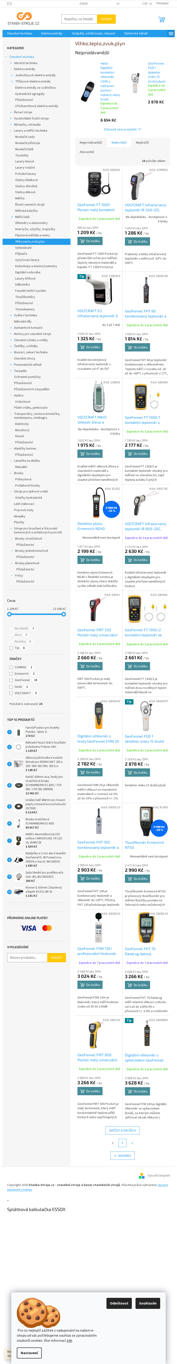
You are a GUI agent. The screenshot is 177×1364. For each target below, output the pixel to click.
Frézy (19, 575)
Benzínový (22, 430)
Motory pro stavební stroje (32, 334)
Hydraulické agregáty (30, 94)
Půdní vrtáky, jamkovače (31, 407)
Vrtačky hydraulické (28, 497)
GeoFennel (26, 680)
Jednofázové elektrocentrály (35, 75)
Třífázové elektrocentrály (33, 81)
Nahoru (124, 1155)
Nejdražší (142, 142)
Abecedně (87, 152)
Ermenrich (25, 673)
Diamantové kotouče (28, 327)
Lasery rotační (25, 167)
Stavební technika (21, 57)
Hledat (106, 19)
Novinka (23, 641)
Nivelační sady (25, 137)
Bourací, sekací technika (30, 352)
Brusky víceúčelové (28, 538)
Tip (20, 648)
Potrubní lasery (25, 174)
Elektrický (22, 424)
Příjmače (21, 254)
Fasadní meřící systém (30, 291)
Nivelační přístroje (27, 143)
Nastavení (29, 1353)
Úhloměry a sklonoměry (31, 223)
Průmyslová (23, 479)
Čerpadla (20, 371)
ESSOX (84, 4)
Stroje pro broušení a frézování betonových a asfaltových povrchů (38, 530)
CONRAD (23, 667)
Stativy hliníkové (26, 180)
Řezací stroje (23, 112)
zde (69, 1340)
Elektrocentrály (24, 69)
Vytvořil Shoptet (159, 1176)
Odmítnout (119, 1303)
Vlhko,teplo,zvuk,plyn (30, 241)
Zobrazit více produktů (120, 129)
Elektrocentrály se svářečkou (35, 87)
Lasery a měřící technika (30, 130)
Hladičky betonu (25, 448)
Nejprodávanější (91, 142)
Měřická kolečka (26, 211)
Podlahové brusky (27, 485)
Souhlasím (148, 1303)
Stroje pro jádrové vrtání (31, 491)
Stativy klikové (25, 192)
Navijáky (19, 516)
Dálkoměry (22, 284)
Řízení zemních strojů (29, 204)
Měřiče (20, 198)
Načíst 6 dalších (122, 1130)
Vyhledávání (23, 248)
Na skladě (24, 628)
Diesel (19, 436)
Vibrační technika (25, 63)
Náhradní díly (23, 321)
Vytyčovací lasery (27, 260)
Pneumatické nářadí (27, 364)
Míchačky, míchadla (27, 124)
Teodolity (22, 155)
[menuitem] (19, 33)
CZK (145, 4)
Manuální (21, 467)
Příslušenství (24, 100)
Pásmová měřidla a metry (32, 235)
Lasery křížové (25, 278)
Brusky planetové (27, 563)
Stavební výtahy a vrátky (31, 340)
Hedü (21, 687)
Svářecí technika (25, 315)
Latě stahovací (24, 504)
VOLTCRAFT (26, 693)
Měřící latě (22, 217)
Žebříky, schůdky (26, 346)
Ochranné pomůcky (27, 377)
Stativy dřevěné (26, 186)
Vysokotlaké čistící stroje (31, 118)
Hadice (19, 395)
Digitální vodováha (27, 272)
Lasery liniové (24, 161)
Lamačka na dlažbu (27, 460)
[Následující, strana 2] (122, 1143)
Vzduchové (22, 401)
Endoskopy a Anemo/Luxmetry (36, 266)
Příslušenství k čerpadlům (32, 389)
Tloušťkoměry (25, 297)
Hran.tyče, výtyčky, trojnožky (35, 229)
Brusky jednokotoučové (31, 551)
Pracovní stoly (24, 510)
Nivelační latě (24, 149)
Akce (21, 635)
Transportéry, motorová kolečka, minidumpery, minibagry (37, 416)
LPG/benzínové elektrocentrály (36, 106)
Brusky (19, 473)
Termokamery (25, 309)
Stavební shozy (24, 358)
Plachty (19, 522)
